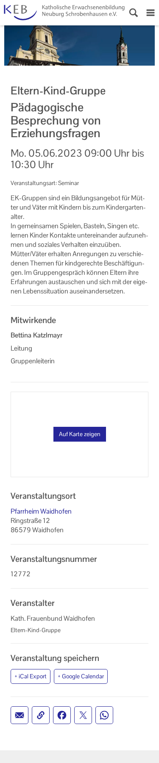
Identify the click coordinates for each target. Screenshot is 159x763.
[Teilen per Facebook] (62, 715)
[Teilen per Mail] (19, 715)
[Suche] (133, 12)
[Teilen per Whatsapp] (104, 715)
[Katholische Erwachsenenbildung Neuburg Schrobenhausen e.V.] (62, 12)
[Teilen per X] (83, 715)
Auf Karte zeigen (79, 434)
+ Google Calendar (81, 676)
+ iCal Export (30, 676)
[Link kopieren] (41, 715)
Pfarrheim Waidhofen (41, 511)
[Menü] (150, 12)
